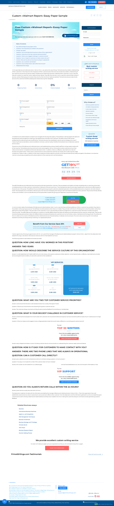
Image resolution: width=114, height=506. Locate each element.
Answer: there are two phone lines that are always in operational (32, 60)
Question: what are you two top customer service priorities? (31, 54)
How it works (16, 2)
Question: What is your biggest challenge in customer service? (32, 56)
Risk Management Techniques (27, 416)
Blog (60, 2)
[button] (92, 56)
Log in (101, 7)
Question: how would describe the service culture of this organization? (34, 52)
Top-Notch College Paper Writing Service (44, 490)
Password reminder (91, 48)
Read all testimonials (94, 454)
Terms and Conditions (42, 502)
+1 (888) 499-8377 (50, 199)
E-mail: (85, 31)
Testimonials (70, 7)
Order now (23, 2)
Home (10, 2)
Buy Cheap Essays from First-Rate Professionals (20, 487)
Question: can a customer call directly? (26, 61)
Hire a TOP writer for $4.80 (69, 338)
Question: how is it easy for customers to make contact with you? (32, 58)
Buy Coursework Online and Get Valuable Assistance (21, 485)
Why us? (36, 2)
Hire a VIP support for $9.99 (69, 381)
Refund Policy (58, 502)
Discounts (56, 7)
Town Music (22, 427)
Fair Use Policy (65, 502)
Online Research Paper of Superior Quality (35, 491)
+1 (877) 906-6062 (50, 197)
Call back (91, 72)
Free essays (55, 2)
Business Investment (24, 419)
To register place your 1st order (92, 50)
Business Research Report (26, 430)
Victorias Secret (23, 424)
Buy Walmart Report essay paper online (26, 46)
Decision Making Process (25, 433)
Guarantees (42, 2)
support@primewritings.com (46, 201)
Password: (86, 37)
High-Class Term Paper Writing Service (18, 498)
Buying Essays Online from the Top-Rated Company (21, 490)
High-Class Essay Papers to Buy (16, 491)
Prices (50, 7)
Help (79, 227)
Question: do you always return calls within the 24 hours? (30, 63)
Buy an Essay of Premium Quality (42, 485)
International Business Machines (27, 411)
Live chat (102, 2)
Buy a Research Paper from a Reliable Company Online (22, 488)
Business (21, 408)
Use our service (71, 178)
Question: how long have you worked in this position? (30, 48)
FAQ (64, 2)
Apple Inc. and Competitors (26, 414)
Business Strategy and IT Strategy (28, 422)
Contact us (69, 2)
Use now (79, 223)
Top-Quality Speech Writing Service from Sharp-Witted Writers (23, 496)
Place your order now (57, 448)
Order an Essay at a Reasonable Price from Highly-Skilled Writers (24, 493)
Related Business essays (22, 65)
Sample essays (42, 7)
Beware (49, 2)
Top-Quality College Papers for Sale (17, 494)
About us (30, 2)
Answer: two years (21, 50)
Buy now (73, 201)
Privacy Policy (51, 502)
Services (62, 7)
